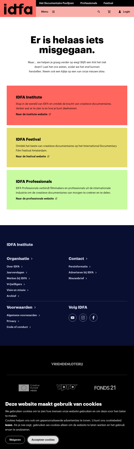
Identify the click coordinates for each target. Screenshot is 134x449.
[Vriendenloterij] (67, 364)
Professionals (88, 3)
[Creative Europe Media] (29, 387)
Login (126, 11)
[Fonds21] (104, 387)
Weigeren (15, 440)
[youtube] (72, 318)
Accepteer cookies (43, 440)
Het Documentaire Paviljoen (56, 3)
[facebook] (93, 318)
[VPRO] (67, 387)
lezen (8, 425)
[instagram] (83, 318)
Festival (108, 3)
